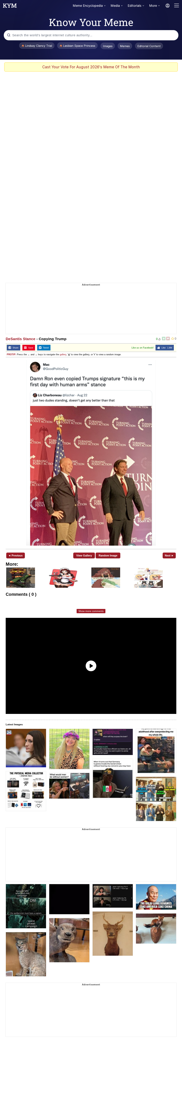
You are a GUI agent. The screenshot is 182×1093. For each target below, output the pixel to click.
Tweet (45, 348)
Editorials (134, 5)
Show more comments (91, 611)
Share (14, 348)
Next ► (169, 555)
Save (30, 348)
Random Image (108, 555)
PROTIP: (11, 354)
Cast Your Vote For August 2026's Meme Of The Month (91, 67)
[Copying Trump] (91, 453)
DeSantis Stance (20, 339)
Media (115, 5)
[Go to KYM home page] (10, 6)
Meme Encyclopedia (88, 5)
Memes (125, 46)
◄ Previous (15, 555)
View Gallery (84, 555)
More (153, 5)
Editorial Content (149, 46)
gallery (63, 354)
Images (108, 46)
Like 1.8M (166, 348)
